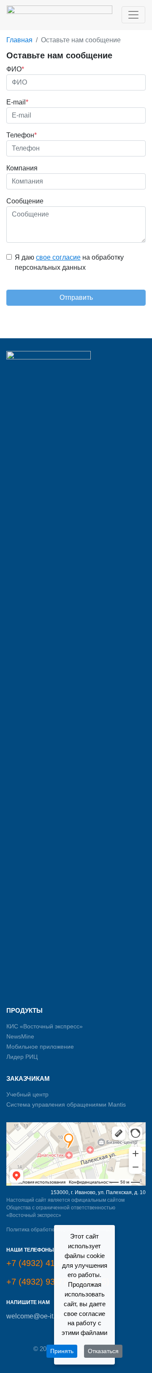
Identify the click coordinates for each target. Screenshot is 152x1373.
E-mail (17, 102)
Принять (61, 1351)
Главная (19, 40)
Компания (22, 168)
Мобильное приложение (40, 1046)
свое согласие (58, 257)
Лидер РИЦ (22, 1056)
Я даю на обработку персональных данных (69, 262)
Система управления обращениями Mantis (66, 1104)
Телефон (21, 135)
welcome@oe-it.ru (33, 1316)
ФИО (15, 69)
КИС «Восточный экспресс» (44, 1026)
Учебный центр (27, 1094)
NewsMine (20, 1036)
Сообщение (24, 201)
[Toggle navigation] (133, 14)
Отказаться (103, 1351)
